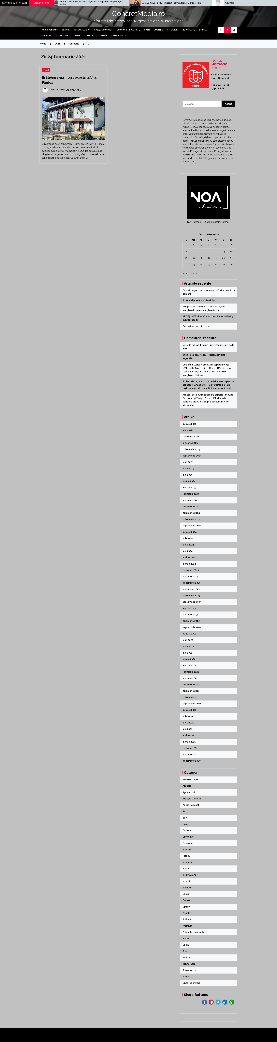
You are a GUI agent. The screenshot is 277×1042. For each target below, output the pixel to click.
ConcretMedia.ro (138, 14)
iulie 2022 (188, 640)
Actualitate (80, 30)
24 (201, 264)
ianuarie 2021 (190, 754)
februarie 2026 (191, 436)
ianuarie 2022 (190, 678)
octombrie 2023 (191, 595)
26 (216, 264)
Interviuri (172, 30)
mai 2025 (187, 474)
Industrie (188, 862)
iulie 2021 (188, 716)
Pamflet (104, 36)
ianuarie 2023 (190, 614)
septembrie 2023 (192, 602)
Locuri (46, 70)
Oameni (187, 900)
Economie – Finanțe (127, 30)
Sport (186, 951)
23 (193, 264)
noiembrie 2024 (191, 513)
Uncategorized (191, 983)
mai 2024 (188, 551)
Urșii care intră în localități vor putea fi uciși (207, 388)
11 (208, 251)
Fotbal (186, 855)
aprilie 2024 (189, 557)
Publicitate (119, 36)
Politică (187, 919)
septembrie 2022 (192, 627)
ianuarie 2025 (190, 500)
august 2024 (190, 532)
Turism (186, 976)
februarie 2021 (191, 748)
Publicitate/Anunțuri (194, 932)
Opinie (186, 906)
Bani (185, 817)
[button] (221, 30)
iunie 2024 (188, 544)
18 (208, 258)
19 (216, 258)
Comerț (187, 824)
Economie (188, 836)
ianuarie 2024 (190, 576)
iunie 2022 (188, 646)
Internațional (63, 36)
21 (231, 258)
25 (208, 264)
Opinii (147, 30)
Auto (185, 811)
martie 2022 (189, 665)
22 (186, 264)
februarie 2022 (191, 671)
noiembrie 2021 (191, 691)
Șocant (187, 938)
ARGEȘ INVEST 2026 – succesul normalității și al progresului (117, 3)
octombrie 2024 (191, 519)
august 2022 (189, 633)
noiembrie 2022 (191, 621)
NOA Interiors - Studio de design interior (208, 222)
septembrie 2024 (192, 525)
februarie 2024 (191, 570)
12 (216, 251)
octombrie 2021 (191, 697)
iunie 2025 (188, 468)
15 (186, 258)
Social (186, 944)
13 (223, 251)
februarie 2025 (191, 493)
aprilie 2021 (189, 735)
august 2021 (189, 710)
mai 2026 (188, 430)
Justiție (158, 30)
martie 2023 (189, 608)
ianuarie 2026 (190, 443)
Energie (187, 849)
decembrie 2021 (191, 684)
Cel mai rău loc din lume (182, 3)
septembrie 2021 (192, 703)
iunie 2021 (188, 722)
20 (223, 258)
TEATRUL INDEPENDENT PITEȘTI (219, 64)
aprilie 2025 (189, 481)
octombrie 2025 (191, 449)
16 (193, 258)
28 (231, 264)
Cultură (187, 830)
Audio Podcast (50, 30)
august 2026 (190, 424)
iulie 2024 (188, 538)
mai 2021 (187, 729)
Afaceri (187, 786)
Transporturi (189, 970)
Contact (91, 36)
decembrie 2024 (192, 506)
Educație (188, 843)
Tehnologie (189, 964)
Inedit (78, 36)
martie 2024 (189, 563)
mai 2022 (187, 652)
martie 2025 (189, 487)
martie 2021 (189, 741)
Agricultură (189, 792)
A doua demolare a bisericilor (199, 300)
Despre (65, 30)
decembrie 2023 (192, 582)
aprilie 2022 (189, 659)
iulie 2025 (188, 462)
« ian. (185, 273)
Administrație (190, 779)
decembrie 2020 (192, 760)
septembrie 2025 (192, 455)
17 (201, 258)
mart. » (193, 273)
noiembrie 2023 (191, 589)
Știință (203, 30)
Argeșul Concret (103, 30)
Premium (46, 36)
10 (201, 251)
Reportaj (188, 30)
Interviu (187, 881)
